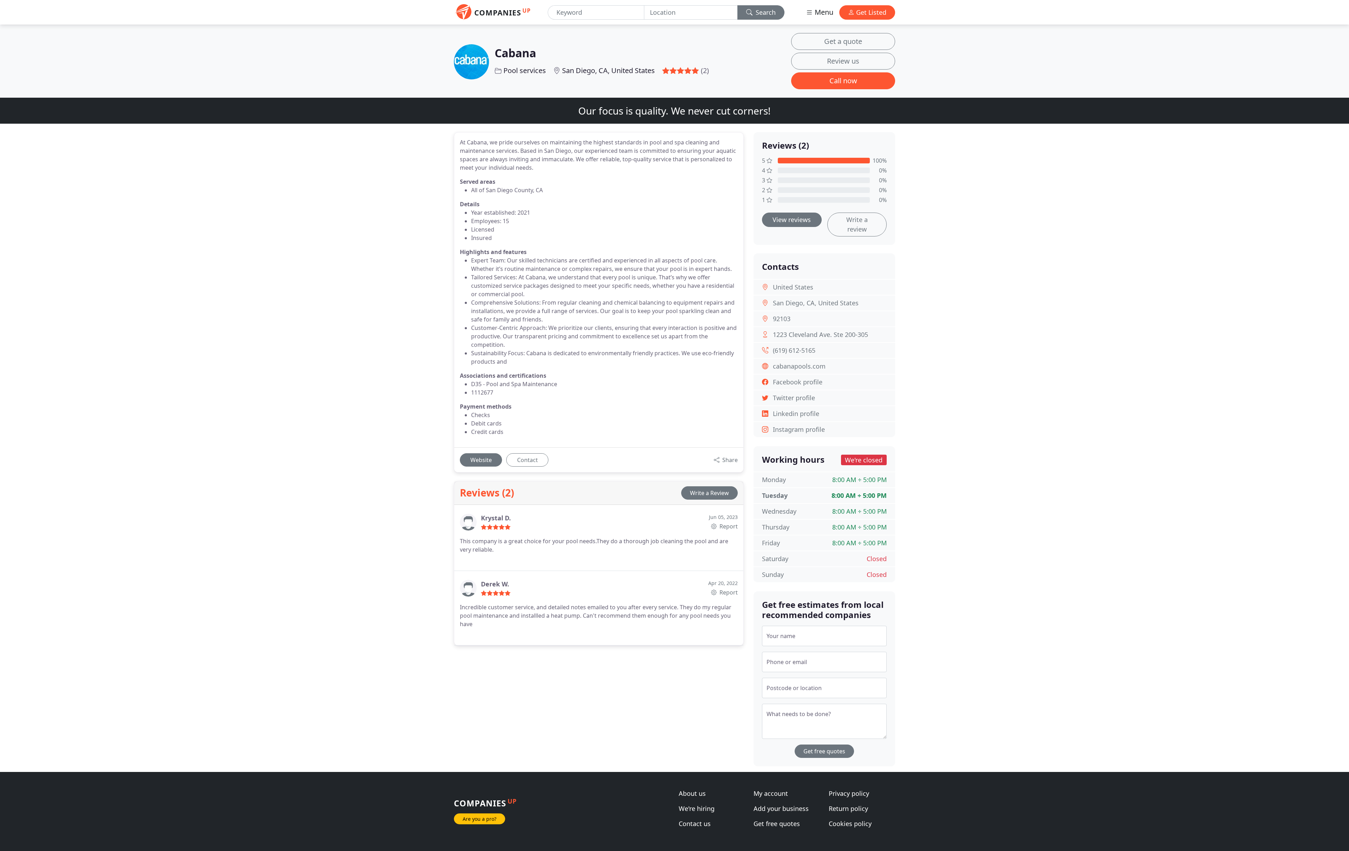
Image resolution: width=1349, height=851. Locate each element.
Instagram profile (799, 429)
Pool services (524, 70)
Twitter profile (794, 398)
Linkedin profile (796, 413)
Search (765, 12)
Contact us (695, 823)
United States (793, 287)
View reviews (792, 219)
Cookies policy (850, 823)
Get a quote (843, 41)
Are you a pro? (479, 819)
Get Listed (870, 12)
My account (771, 793)
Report (728, 526)
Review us (843, 61)
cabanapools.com (799, 366)
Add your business (781, 808)
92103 (781, 318)
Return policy (848, 808)
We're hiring (697, 808)
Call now (843, 80)
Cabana (515, 52)
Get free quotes (824, 751)
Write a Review (709, 493)
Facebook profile (797, 382)
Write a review (857, 224)
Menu (823, 12)
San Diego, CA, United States (608, 70)
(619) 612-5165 (794, 350)
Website (481, 460)
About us (692, 793)
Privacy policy (849, 793)
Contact (527, 460)
